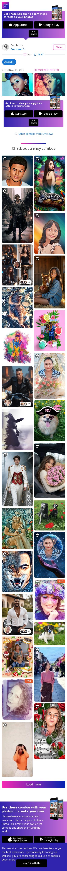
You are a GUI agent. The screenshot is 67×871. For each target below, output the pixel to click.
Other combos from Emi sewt (35, 133)
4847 (40, 54)
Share (59, 47)
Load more (33, 784)
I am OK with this (31, 863)
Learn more (8, 859)
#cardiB (9, 62)
